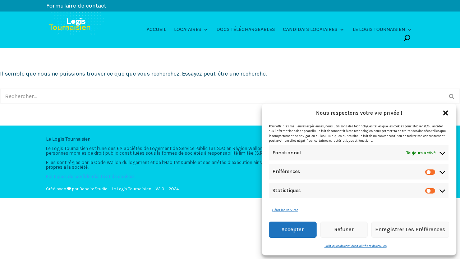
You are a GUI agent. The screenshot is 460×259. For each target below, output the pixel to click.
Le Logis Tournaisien (379, 29)
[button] (445, 113)
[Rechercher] (452, 96)
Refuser (344, 229)
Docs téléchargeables (245, 29)
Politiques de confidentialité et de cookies (90, 176)
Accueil (156, 29)
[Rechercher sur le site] (407, 38)
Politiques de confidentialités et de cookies (356, 246)
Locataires (187, 29)
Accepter (292, 229)
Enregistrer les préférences (410, 229)
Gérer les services (285, 210)
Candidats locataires (310, 29)
